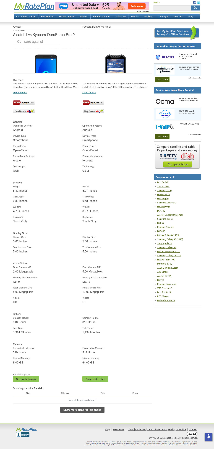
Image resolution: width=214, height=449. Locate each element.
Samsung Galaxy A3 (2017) (170, 239)
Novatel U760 (163, 206)
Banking (148, 16)
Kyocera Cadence (165, 227)
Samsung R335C (165, 219)
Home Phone (47, 16)
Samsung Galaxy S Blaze (169, 255)
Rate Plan (34, 5)
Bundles (135, 16)
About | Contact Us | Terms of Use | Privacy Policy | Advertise (157, 429)
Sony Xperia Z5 (164, 243)
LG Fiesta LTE (163, 194)
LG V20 (160, 280)
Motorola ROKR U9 (166, 300)
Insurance (178, 16)
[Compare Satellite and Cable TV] (177, 156)
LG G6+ (160, 223)
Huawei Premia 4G (166, 259)
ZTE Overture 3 (164, 288)
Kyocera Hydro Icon (166, 284)
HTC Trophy (163, 198)
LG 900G (161, 231)
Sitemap (193, 429)
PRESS (157, 2)
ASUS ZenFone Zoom (167, 268)
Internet (84, 16)
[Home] (39, 429)
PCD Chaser (163, 296)
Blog (190, 16)
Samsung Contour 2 (166, 202)
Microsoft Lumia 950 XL (168, 235)
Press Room (118, 429)
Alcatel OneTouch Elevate (170, 215)
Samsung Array (164, 190)
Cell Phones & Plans (26, 16)
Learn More (162, 79)
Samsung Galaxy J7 (166, 247)
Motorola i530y (164, 263)
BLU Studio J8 (164, 292)
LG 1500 (161, 211)
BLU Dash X (163, 182)
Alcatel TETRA (164, 276)
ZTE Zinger (162, 272)
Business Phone (67, 16)
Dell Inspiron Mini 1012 (168, 251)
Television (121, 16)
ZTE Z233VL (163, 186)
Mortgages (163, 16)
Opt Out (192, 434)
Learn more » (20, 92)
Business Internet (101, 16)
